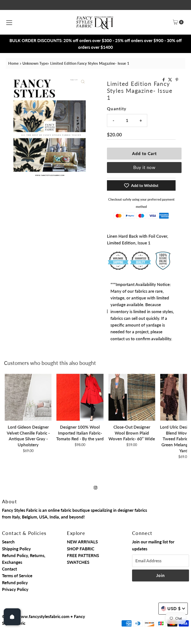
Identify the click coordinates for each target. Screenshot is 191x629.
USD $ (174, 608)
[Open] (12, 616)
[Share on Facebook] (164, 79)
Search (8, 541)
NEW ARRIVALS (82, 541)
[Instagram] (95, 487)
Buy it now (144, 167)
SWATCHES (78, 562)
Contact (9, 569)
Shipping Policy (16, 548)
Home (13, 63)
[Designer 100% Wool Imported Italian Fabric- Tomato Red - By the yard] (80, 397)
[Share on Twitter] (170, 79)
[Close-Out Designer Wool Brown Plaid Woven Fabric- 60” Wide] (132, 397)
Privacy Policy (15, 589)
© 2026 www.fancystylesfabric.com (35, 616)
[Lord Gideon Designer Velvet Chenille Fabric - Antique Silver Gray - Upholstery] (28, 397)
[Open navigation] (9, 22)
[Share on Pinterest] (177, 79)
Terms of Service (17, 575)
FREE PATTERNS (83, 555)
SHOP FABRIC (80, 548)
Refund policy (15, 582)
